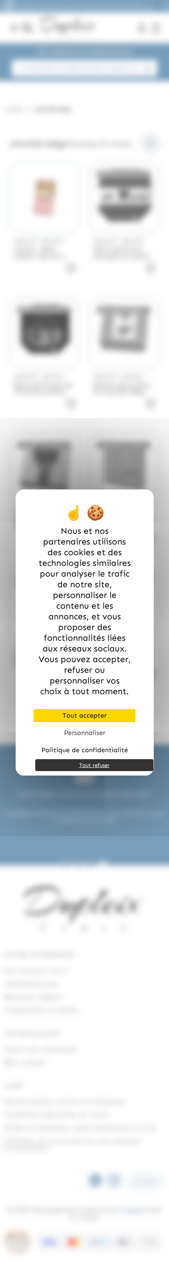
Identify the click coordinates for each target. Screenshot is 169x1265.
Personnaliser (84, 733)
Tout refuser (94, 765)
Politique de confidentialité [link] (84, 750)
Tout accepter (84, 715)
